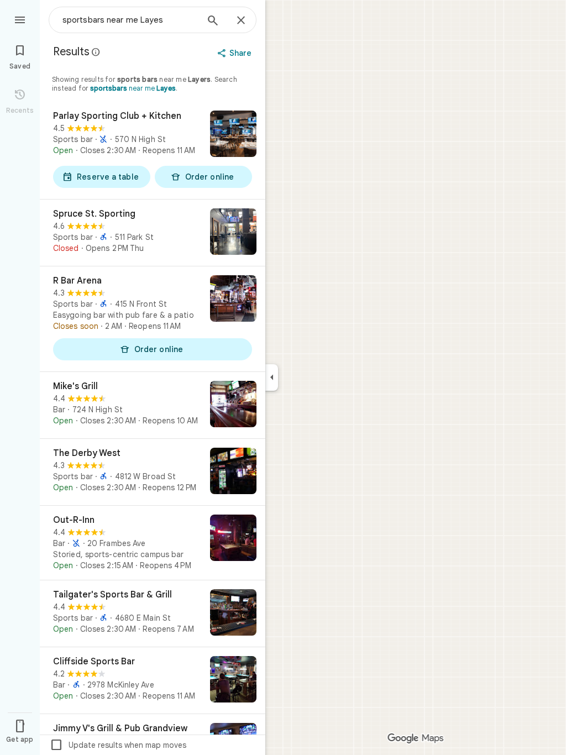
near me (133, 88)
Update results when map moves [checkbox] (118, 745)
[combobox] (129, 20)
